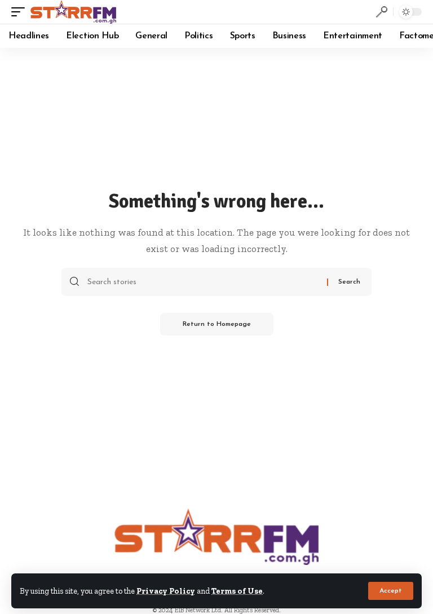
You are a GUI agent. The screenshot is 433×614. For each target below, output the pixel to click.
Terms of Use (237, 591)
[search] (381, 11)
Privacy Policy (165, 591)
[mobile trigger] (20, 12)
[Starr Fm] (73, 12)
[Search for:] (203, 282)
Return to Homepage (217, 324)
